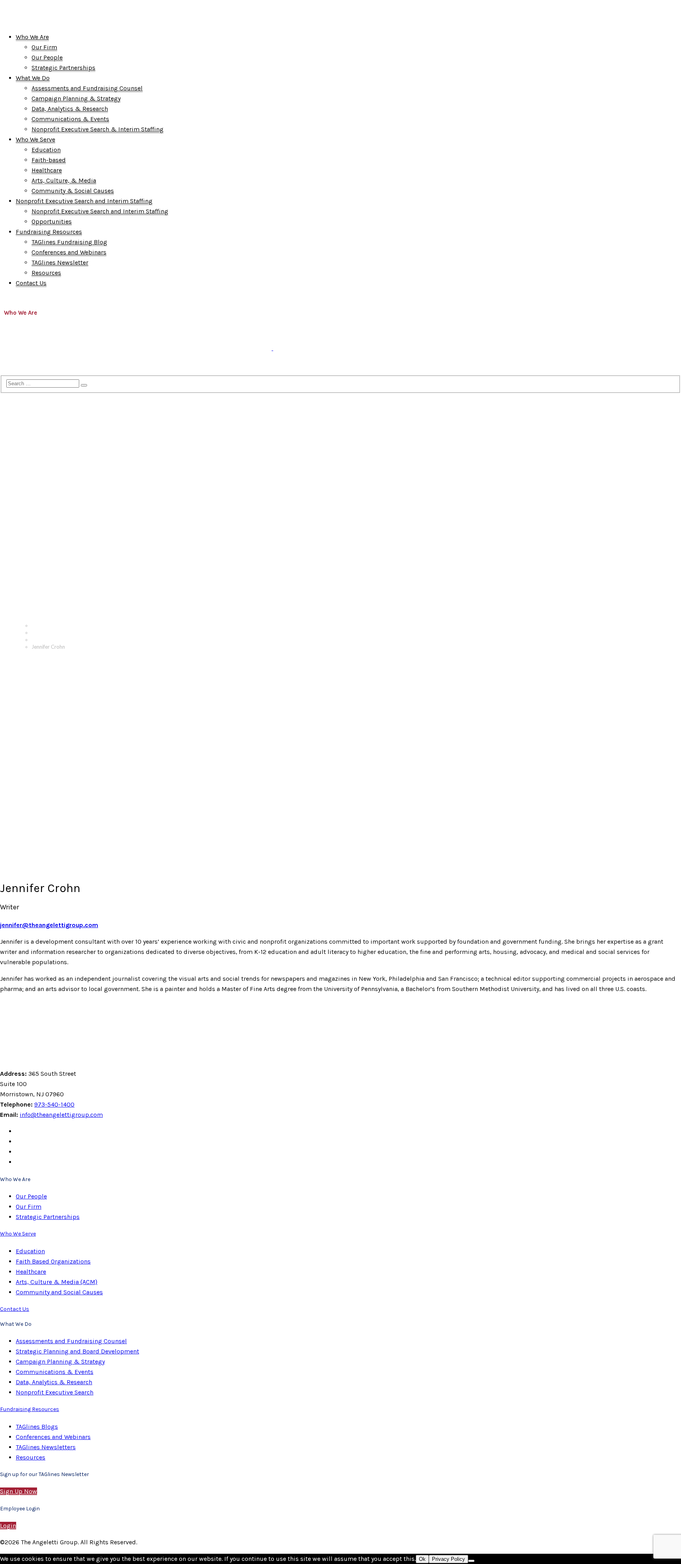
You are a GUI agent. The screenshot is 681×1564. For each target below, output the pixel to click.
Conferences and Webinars (53, 1437)
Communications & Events (54, 1371)
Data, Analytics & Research (54, 1382)
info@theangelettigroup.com (61, 1114)
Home (38, 625)
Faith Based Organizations (53, 1261)
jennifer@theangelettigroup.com (49, 925)
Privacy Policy (448, 1559)
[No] (471, 1561)
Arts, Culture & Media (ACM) (56, 1282)
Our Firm (28, 1206)
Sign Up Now (18, 1491)
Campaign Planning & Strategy (60, 1361)
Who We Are (20, 312)
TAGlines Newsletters (46, 1447)
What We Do (69, 312)
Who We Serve (120, 312)
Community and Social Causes (59, 1292)
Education (30, 1251)
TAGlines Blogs (37, 1426)
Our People (45, 639)
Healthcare (31, 1271)
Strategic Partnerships (48, 1217)
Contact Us (98, 367)
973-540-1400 (54, 1104)
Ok (422, 1559)
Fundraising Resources (36, 367)
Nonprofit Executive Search (54, 1392)
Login (8, 1525)
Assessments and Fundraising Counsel (71, 1341)
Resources (30, 1457)
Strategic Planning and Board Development (77, 1351)
